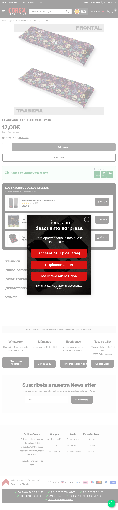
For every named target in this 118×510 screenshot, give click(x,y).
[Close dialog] (86, 219)
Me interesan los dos (59, 276)
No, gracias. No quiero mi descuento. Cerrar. (59, 287)
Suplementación (59, 265)
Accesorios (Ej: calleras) (59, 253)
